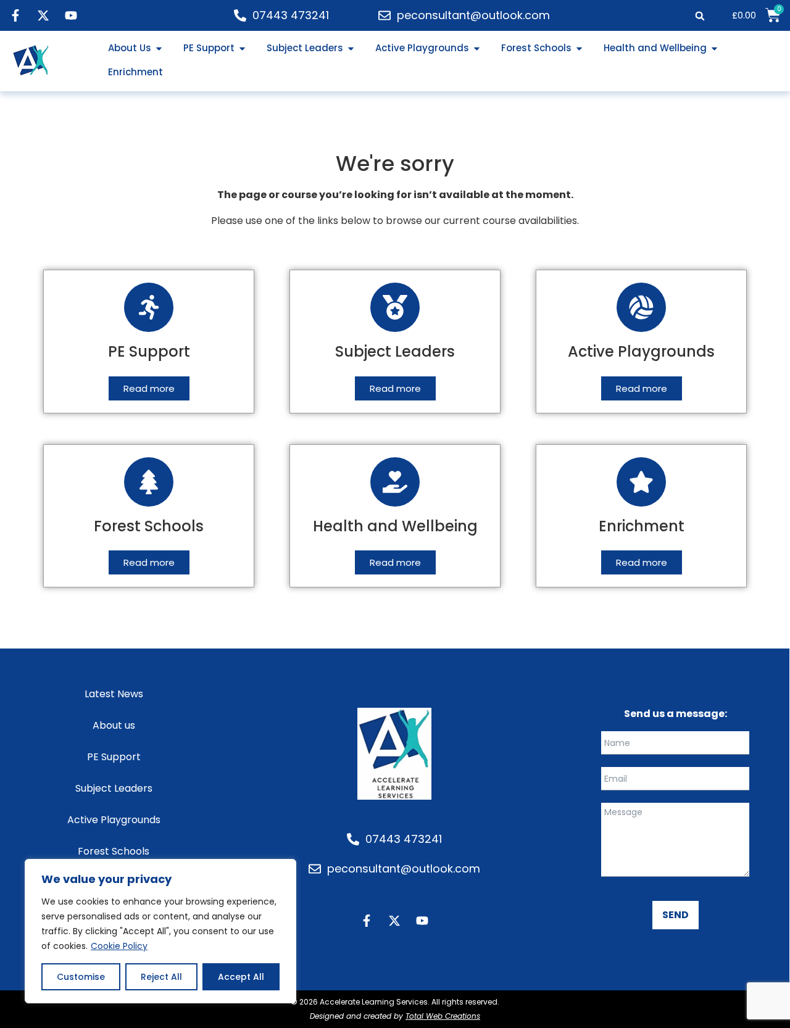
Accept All (241, 977)
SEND (675, 915)
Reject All (161, 977)
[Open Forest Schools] (579, 48)
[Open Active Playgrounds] (476, 48)
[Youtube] (71, 15)
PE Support (114, 757)
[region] (160, 931)
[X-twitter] (43, 15)
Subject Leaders (113, 788)
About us (114, 725)
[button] (699, 15)
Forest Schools (113, 851)
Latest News (114, 694)
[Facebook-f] (15, 15)
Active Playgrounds (113, 820)
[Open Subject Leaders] (351, 48)
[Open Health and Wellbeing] (714, 48)
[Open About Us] (159, 48)
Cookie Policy (119, 946)
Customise (81, 977)
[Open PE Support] (242, 48)
